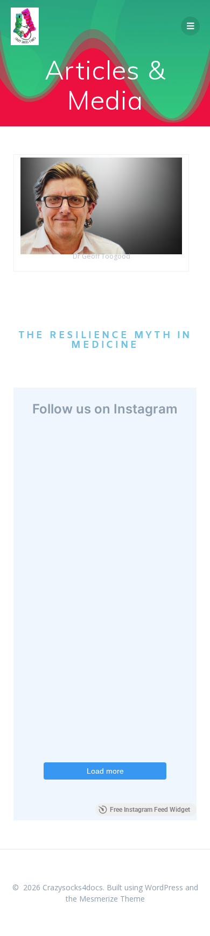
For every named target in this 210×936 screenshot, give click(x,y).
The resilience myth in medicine (105, 340)
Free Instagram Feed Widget (150, 809)
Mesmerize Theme (112, 899)
